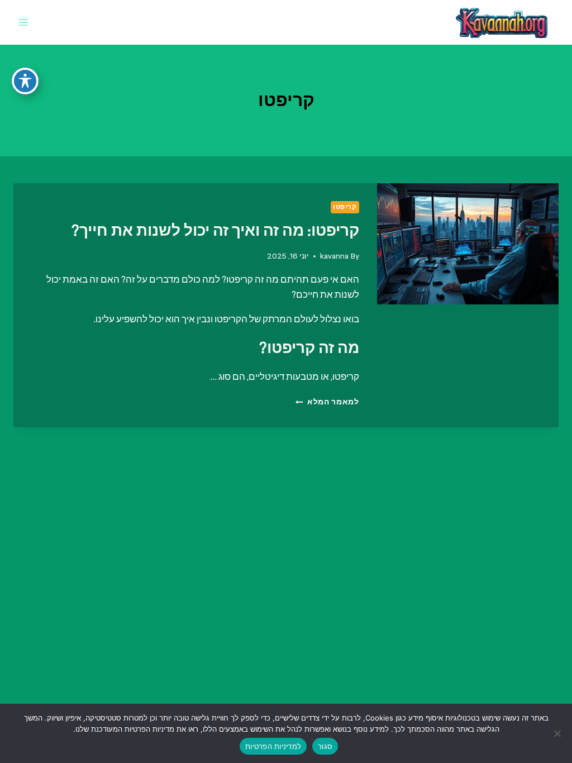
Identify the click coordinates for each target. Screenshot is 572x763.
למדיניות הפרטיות (273, 746)
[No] (558, 733)
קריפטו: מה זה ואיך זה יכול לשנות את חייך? (215, 231)
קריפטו (345, 207)
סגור (325, 746)
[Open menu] (23, 22)
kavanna (334, 256)
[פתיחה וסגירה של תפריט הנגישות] (25, 81)
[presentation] (468, 243)
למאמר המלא (327, 402)
